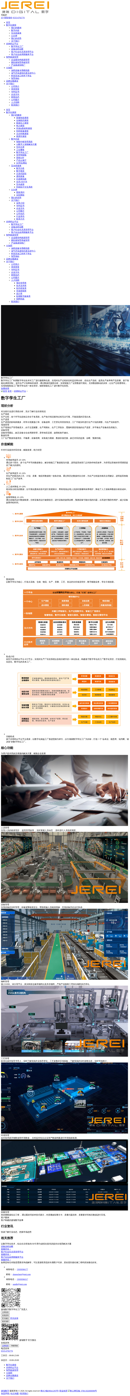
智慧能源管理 (12, 57)
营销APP (20, 158)
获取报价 (8, 18)
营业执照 (63, 1391)
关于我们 (15, 41)
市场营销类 (21, 291)
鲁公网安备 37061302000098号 (83, 1391)
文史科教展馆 (22, 134)
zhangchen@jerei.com (22, 1274)
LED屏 (14, 36)
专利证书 (15, 92)
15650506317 (22, 1279)
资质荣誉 (15, 89)
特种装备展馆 (22, 131)
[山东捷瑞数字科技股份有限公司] (26, 13)
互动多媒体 (16, 33)
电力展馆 (20, 126)
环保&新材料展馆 (24, 128)
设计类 (19, 293)
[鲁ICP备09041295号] (49, 1391)
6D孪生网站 (21, 163)
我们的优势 (16, 38)
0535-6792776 (19, 18)
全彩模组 (20, 195)
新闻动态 (15, 97)
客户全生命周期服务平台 (22, 54)
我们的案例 (16, 28)
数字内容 (15, 30)
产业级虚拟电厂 (18, 65)
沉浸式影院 (21, 174)
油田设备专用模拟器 (20, 70)
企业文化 (15, 94)
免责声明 (5, 1393)
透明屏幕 (20, 176)
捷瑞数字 (5, 1391)
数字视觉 (20, 171)
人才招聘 (15, 102)
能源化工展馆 (22, 123)
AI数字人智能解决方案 (26, 144)
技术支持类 (21, 286)
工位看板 (20, 150)
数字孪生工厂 (17, 46)
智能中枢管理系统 (24, 142)
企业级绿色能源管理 (20, 60)
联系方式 (20, 219)
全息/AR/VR (21, 182)
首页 (8, 22)
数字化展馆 (11, 25)
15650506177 (22, 1269)
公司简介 (15, 86)
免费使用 (5, 388)
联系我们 (15, 105)
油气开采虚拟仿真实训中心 (23, 73)
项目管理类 (21, 283)
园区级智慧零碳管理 (20, 62)
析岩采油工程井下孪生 (21, 76)
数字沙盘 (20, 168)
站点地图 (15, 1393)
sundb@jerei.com (20, 1284)
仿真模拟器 (21, 179)
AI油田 (9, 68)
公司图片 (15, 100)
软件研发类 (21, 288)
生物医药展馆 (22, 120)
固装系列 (20, 192)
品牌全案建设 (12, 81)
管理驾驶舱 (21, 155)
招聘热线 (20, 299)
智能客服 (14, 1346)
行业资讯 (20, 216)
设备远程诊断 (17, 49)
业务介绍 (20, 203)
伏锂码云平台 (12, 44)
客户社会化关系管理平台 (22, 52)
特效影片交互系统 (24, 187)
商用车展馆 (21, 136)
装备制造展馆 (22, 118)
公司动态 (20, 214)
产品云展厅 (21, 160)
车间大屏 (20, 147)
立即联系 (5, 1346)
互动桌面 (20, 184)
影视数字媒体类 (23, 296)
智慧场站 (15, 78)
